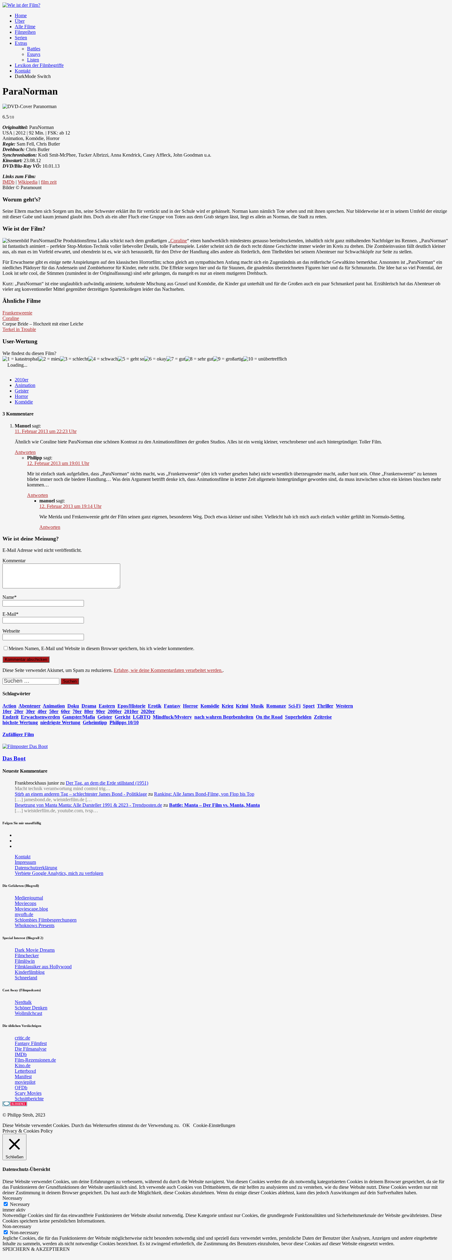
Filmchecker (27, 955)
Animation (25, 385)
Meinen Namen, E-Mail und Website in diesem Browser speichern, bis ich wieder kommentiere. (101, 648)
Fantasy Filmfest (31, 1043)
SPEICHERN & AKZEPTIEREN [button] (36, 1249)
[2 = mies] (49, 359)
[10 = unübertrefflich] (265, 359)
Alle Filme (25, 26)
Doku (73, 705)
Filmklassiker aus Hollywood (43, 966)
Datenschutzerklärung (36, 867)
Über (20, 21)
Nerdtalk (23, 1002)
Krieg (227, 705)
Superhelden (298, 717)
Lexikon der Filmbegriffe (39, 65)
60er (65, 711)
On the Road (269, 717)
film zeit (49, 182)
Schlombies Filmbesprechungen (46, 920)
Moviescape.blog (31, 908)
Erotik (154, 705)
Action (9, 705)
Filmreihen (25, 32)
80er (88, 711)
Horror (21, 396)
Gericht (122, 717)
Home (21, 15)
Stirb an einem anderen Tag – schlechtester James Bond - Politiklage (81, 794)
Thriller (325, 705)
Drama (88, 705)
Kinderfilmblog (30, 972)
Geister (22, 390)
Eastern (107, 705)
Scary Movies (28, 1093)
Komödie (24, 401)
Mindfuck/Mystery (172, 717)
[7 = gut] (175, 359)
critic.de (22, 1037)
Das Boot (14, 758)
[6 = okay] (155, 359)
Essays (33, 54)
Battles (33, 48)
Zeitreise (323, 717)
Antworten (25, 452)
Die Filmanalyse (30, 1048)
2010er (21, 379)
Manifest (23, 1076)
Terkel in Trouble (19, 329)
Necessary (20, 1204)
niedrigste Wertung (60, 722)
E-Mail (9, 614)
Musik (257, 705)
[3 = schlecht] (74, 359)
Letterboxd (25, 1071)
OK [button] (186, 1125)
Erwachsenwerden (40, 717)
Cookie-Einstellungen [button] (214, 1125)
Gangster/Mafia (78, 717)
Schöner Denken (31, 1007)
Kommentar (14, 560)
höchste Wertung (20, 722)
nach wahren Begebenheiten (223, 717)
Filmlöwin (25, 961)
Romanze (276, 705)
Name (8, 597)
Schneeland (26, 977)
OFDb (21, 1087)
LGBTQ (141, 717)
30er (30, 711)
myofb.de (24, 914)
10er (7, 711)
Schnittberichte (29, 1098)
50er (53, 711)
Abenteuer (29, 705)
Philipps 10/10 (124, 722)
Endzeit (10, 717)
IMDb (8, 182)
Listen (33, 59)
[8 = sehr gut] (199, 359)
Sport (309, 705)
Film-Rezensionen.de (35, 1060)
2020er (148, 711)
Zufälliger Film (18, 734)
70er (77, 711)
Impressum (25, 862)
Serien (21, 37)
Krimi (242, 705)
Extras (21, 43)
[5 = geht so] (131, 359)
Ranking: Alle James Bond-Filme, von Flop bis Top (204, 794)
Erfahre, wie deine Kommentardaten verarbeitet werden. (168, 670)
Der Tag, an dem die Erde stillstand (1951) (107, 783)
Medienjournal (29, 897)
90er (100, 711)
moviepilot (25, 1082)
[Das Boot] (25, 746)
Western (344, 705)
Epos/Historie (131, 705)
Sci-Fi (294, 705)
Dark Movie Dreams (35, 950)
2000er (115, 711)
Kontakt (22, 70)
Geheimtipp (95, 722)
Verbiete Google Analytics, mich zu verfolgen (59, 873)
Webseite (11, 631)
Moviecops (25, 903)
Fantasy (172, 705)
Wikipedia (28, 182)
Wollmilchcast (28, 1013)
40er (42, 711)
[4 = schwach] (103, 359)
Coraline (178, 240)
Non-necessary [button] (16, 1226)
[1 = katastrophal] (20, 359)
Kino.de (22, 1065)
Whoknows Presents (34, 925)
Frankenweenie (17, 312)
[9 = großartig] (228, 359)
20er (18, 711)
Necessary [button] (12, 1198)
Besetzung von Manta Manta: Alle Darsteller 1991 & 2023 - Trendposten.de (88, 805)
